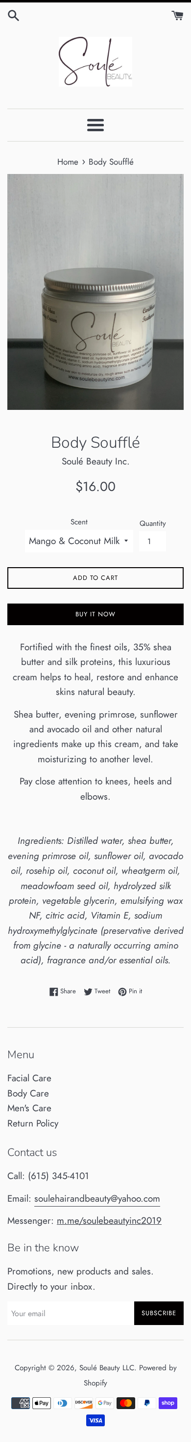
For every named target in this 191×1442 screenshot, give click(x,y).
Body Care (28, 1093)
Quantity (153, 523)
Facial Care (29, 1078)
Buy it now (95, 614)
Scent (79, 522)
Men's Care (29, 1108)
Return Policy (32, 1123)
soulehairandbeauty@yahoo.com (97, 1198)
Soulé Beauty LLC (106, 1367)
